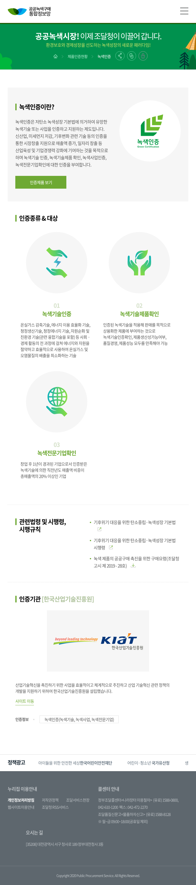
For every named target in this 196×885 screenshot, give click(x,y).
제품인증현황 (78, 56)
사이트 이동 (24, 701)
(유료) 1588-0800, (165, 800)
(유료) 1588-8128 (158, 814)
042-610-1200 (108, 807)
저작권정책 (50, 800)
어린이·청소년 (148, 763)
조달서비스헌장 (77, 800)
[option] (75, 763)
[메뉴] (184, 11)
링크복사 (131, 55)
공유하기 (120, 55)
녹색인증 (104, 56)
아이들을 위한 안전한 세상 (75, 763)
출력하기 (143, 55)
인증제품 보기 (41, 182)
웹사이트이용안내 (21, 807)
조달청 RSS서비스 (55, 807)
